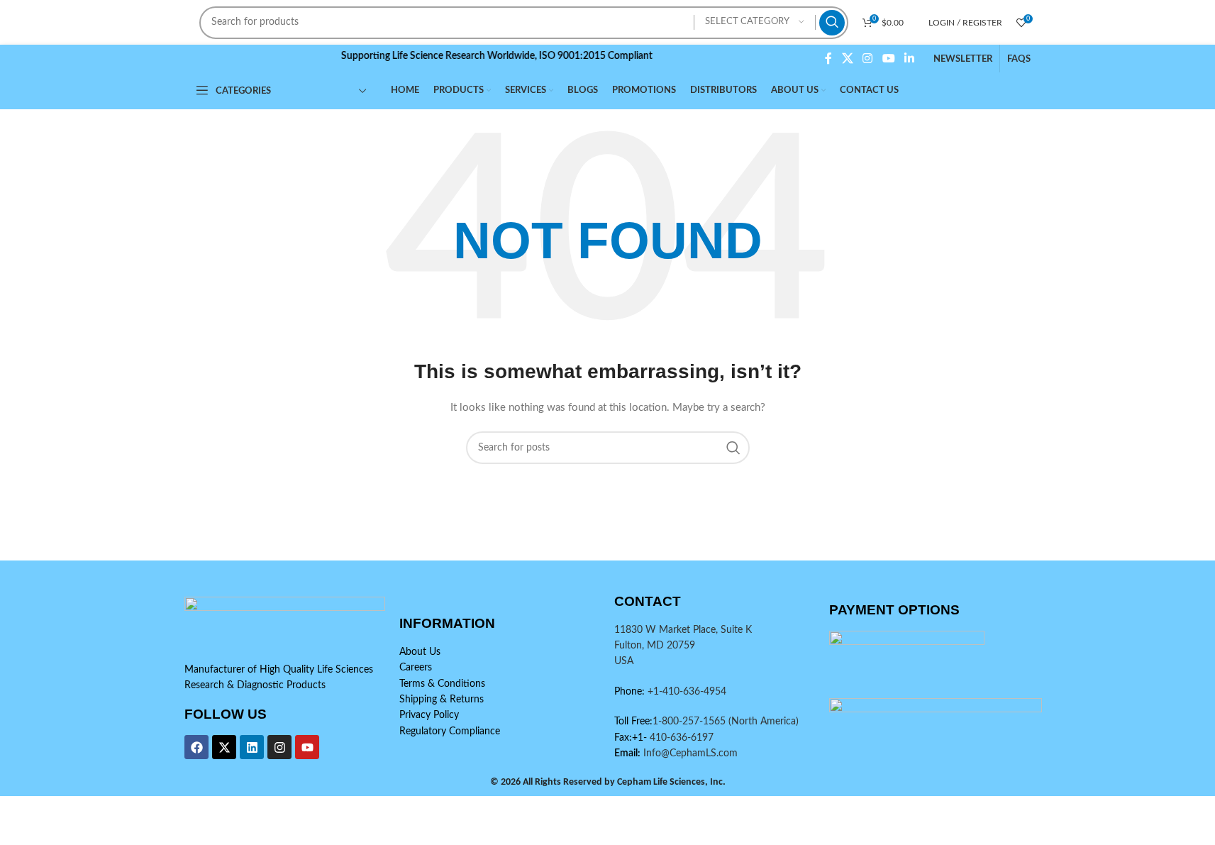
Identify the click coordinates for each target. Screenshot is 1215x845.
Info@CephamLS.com (689, 753)
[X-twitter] (224, 747)
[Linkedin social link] (909, 59)
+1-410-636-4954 (687, 692)
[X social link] (847, 59)
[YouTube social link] (888, 59)
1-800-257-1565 (690, 722)
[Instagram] (279, 747)
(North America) (763, 722)
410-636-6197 (680, 738)
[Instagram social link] (867, 59)
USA (623, 661)
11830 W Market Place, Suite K (683, 630)
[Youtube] (307, 747)
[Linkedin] (252, 747)
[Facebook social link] (828, 59)
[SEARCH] (832, 22)
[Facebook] (196, 747)
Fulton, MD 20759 (654, 646)
